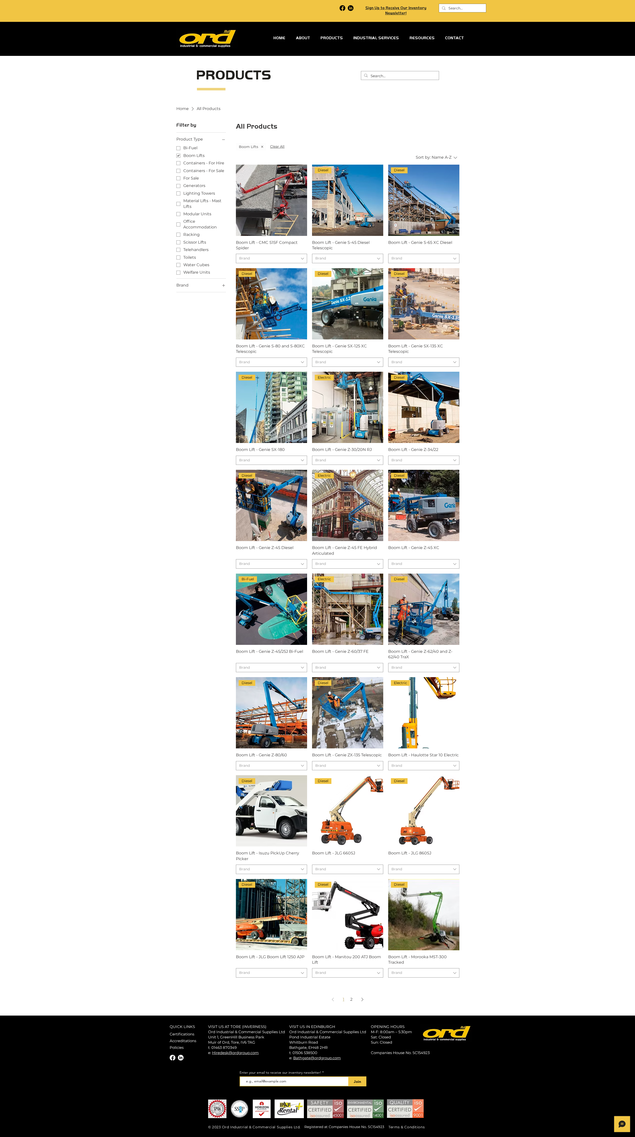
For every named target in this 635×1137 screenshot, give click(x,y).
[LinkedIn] (350, 8)
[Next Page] (362, 999)
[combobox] (271, 258)
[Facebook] (342, 8)
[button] (331, 38)
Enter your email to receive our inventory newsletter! (280, 1072)
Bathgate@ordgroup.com (317, 1058)
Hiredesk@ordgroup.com (235, 1052)
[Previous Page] (333, 999)
